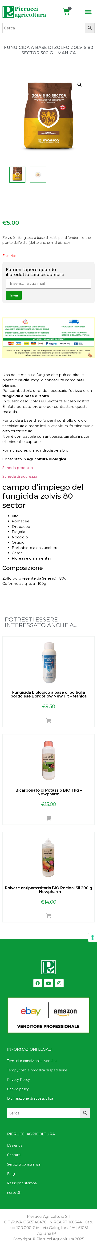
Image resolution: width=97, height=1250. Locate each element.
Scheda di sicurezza (19, 476)
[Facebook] (37, 983)
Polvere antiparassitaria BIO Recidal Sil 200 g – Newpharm (48, 890)
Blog (11, 1174)
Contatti (13, 1155)
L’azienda (14, 1145)
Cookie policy (18, 1089)
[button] (88, 12)
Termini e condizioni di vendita (32, 1061)
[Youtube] (48, 983)
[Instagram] (59, 983)
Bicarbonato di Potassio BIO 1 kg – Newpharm (49, 792)
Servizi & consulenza (23, 1164)
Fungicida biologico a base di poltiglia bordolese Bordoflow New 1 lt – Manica (49, 694)
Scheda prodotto (17, 467)
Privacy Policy (18, 1080)
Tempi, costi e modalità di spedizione (37, 1070)
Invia (14, 295)
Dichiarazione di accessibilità (30, 1098)
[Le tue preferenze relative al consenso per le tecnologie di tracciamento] (92, 937)
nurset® (13, 1192)
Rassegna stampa (22, 1183)
